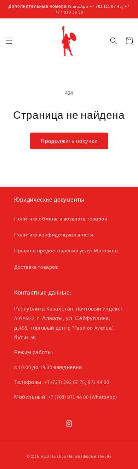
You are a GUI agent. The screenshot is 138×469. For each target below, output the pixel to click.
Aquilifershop (53, 456)
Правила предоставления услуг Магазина (66, 250)
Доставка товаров (36, 267)
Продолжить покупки (69, 141)
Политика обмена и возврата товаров (60, 219)
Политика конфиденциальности (53, 234)
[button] (9, 41)
